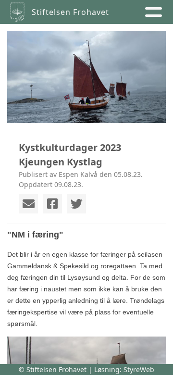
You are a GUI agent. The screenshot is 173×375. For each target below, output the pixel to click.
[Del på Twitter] (76, 203)
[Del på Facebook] (52, 203)
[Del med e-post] (28, 203)
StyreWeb (139, 369)
